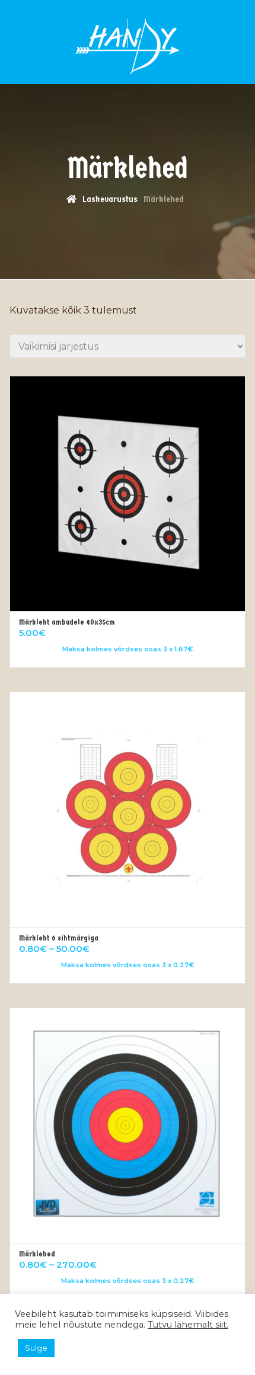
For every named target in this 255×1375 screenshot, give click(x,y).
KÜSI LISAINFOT (89, 33)
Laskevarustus (110, 199)
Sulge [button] (36, 1347)
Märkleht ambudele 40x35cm (67, 622)
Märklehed (37, 1253)
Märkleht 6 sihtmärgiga (58, 937)
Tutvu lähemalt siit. (188, 1324)
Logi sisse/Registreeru (151, 38)
